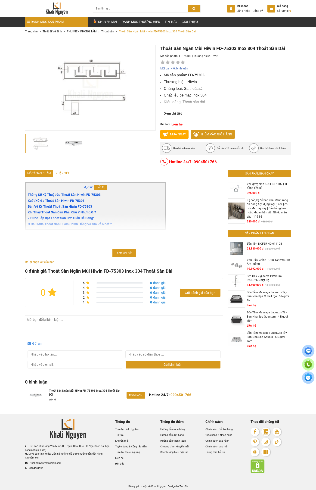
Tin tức (171, 22)
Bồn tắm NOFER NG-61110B (264, 243)
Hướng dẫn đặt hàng (172, 435)
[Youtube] (277, 432)
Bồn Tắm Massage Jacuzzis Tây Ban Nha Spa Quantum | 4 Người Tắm (267, 316)
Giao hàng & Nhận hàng (218, 435)
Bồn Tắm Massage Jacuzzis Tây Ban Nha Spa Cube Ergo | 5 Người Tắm (268, 296)
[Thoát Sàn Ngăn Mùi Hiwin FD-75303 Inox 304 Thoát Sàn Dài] (35, 395)
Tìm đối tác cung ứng (127, 452)
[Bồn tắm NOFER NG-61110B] (236, 248)
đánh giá (158, 283)
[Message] (308, 380)
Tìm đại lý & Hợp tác (127, 429)
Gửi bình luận (173, 364)
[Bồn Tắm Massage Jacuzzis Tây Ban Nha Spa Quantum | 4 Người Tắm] (236, 319)
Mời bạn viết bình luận (174, 68)
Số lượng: (284, 10)
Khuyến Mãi (107, 22)
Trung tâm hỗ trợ (215, 452)
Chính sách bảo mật (216, 446)
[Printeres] (255, 442)
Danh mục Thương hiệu (141, 22)
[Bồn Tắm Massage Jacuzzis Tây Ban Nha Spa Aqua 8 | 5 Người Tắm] (236, 339)
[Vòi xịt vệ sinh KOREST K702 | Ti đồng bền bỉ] (236, 188)
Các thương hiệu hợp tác (174, 452)
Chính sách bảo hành (217, 440)
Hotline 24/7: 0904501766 (192, 161)
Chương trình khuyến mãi (174, 446)
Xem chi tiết (173, 113)
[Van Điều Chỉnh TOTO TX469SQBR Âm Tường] (236, 264)
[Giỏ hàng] (271, 8)
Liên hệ (119, 457)
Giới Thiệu (190, 22)
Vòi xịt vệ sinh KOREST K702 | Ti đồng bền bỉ (267, 186)
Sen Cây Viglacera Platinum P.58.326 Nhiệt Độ (264, 278)
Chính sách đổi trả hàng (219, 429)
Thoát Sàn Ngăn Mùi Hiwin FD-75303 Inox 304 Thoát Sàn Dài (84, 392)
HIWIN (215, 56)
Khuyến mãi (122, 440)
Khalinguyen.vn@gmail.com (45, 463)
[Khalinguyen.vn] (56, 8)
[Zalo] (265, 432)
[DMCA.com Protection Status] (271, 466)
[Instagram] (265, 442)
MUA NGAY (177, 134)
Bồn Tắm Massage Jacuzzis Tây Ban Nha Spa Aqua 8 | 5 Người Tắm (267, 337)
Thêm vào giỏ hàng (216, 134)
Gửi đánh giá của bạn (200, 293)
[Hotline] (308, 367)
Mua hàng (136, 394)
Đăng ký (258, 10)
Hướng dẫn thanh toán (173, 440)
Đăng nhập (243, 10)
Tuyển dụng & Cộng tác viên (131, 446)
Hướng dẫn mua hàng (172, 429)
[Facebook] (255, 432)
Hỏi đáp (119, 463)
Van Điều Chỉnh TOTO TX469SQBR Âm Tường (268, 262)
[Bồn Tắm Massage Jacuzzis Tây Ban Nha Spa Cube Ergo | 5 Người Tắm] (236, 299)
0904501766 (36, 468)
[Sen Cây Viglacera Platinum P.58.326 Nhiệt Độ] (236, 280)
